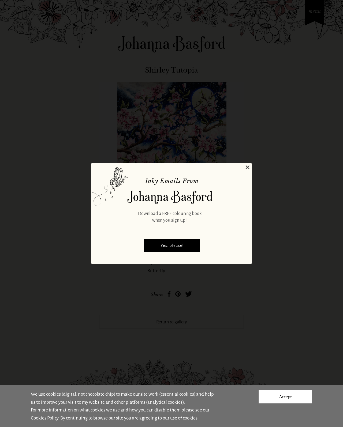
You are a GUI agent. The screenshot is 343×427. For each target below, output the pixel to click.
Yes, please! (172, 245)
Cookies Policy (44, 417)
